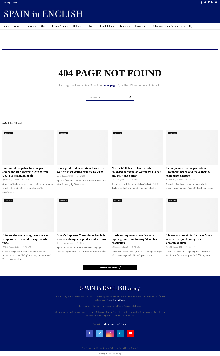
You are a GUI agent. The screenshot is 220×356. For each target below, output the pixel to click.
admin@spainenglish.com (115, 323)
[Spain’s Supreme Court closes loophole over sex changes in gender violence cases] (82, 215)
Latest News (12, 122)
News (16, 26)
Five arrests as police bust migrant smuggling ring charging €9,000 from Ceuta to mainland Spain (25, 171)
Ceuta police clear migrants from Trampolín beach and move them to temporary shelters (188, 171)
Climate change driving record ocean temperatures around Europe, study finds (25, 239)
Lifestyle (123, 26)
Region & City (59, 26)
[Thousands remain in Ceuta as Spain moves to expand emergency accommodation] (192, 215)
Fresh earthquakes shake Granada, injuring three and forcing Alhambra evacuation (135, 239)
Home (5, 26)
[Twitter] (99, 333)
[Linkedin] (120, 333)
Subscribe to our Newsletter (168, 26)
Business (31, 26)
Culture (77, 26)
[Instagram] (110, 333)
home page (109, 85)
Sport (44, 26)
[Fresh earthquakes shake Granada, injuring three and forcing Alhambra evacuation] (137, 215)
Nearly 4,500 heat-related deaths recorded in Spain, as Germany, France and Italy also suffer (136, 171)
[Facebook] (89, 333)
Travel (92, 26)
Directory (140, 26)
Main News (8, 133)
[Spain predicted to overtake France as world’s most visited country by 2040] (82, 147)
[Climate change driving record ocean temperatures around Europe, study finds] (28, 215)
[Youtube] (130, 333)
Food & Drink (107, 26)
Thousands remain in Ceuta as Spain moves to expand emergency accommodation (189, 239)
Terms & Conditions (115, 299)
